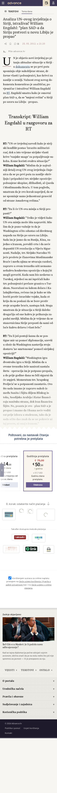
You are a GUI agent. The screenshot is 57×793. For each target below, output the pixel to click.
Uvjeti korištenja (31, 728)
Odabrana (37, 485)
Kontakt (8, 733)
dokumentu (23, 66)
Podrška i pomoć (12, 728)
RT (8, 93)
